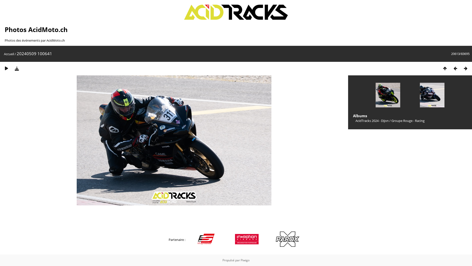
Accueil (9, 54)
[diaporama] (6, 68)
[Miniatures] (445, 68)
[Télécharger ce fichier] (17, 68)
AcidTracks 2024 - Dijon (372, 120)
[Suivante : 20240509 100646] (465, 68)
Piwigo (245, 260)
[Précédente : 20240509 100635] (455, 68)
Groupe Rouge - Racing (408, 120)
